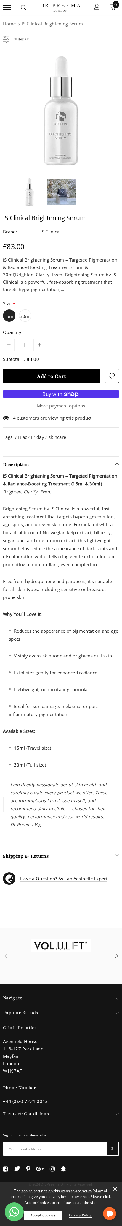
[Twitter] (17, 1168)
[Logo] (60, 6)
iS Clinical (50, 232)
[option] (61, 111)
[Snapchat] (63, 1168)
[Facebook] (5, 1168)
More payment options (61, 406)
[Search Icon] (23, 7)
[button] (109, 1213)
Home (9, 24)
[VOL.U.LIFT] (61, 945)
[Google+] (40, 1168)
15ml (9, 316)
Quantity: (13, 332)
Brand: (10, 232)
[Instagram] (52, 1168)
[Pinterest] (28, 1168)
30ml (25, 316)
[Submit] (112, 1148)
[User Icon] (97, 7)
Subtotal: (12, 359)
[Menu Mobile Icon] (7, 7)
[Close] (115, 1190)
